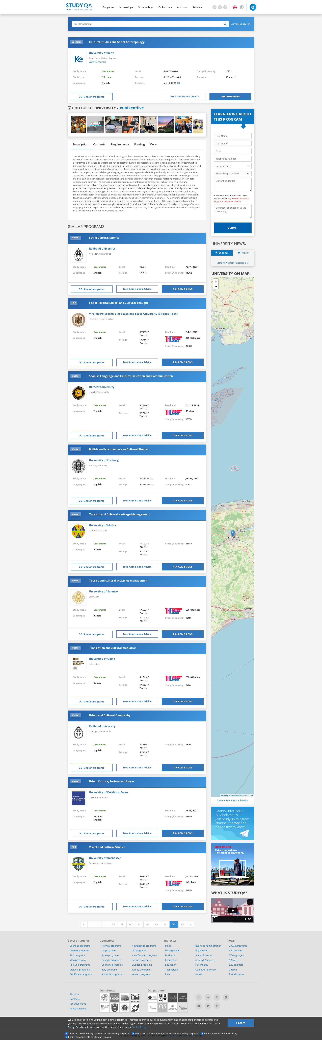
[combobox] (233, 166)
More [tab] (153, 144)
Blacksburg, (95, 319)
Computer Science (205, 969)
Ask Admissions (183, 289)
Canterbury (94, 58)
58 (113, 924)
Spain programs (110, 955)
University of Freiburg (104, 460)
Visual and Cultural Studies (107, 847)
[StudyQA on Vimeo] (207, 1006)
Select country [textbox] (224, 166)
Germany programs (112, 964)
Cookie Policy (139, 1027)
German (97, 816)
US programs (108, 950)
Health (198, 974)
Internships (126, 7)
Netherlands (105, 253)
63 (156, 924)
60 (130, 924)
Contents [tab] (99, 144)
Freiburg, (93, 465)
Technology (171, 969)
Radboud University (102, 248)
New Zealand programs (144, 955)
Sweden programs (142, 964)
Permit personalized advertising (220, 1033)
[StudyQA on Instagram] (216, 997)
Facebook (222, 252)
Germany (102, 465)
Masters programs (80, 950)
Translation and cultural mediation (113, 648)
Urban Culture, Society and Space (111, 781)
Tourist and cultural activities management (119, 580)
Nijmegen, (94, 253)
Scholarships (145, 7)
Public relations (78, 1008)
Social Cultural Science (104, 237)
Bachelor (76, 41)
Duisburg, (94, 797)
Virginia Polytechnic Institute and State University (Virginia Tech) (133, 314)
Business (170, 955)
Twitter (244, 252)
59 (122, 924)
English (105, 82)
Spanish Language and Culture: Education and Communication (131, 376)
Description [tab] (80, 144)
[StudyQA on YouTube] (198, 1006)
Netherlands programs (144, 945)
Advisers (182, 7)
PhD (74, 302)
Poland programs (141, 960)
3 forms (233, 969)
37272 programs (238, 945)
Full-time (106, 77)
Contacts (74, 999)
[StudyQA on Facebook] (198, 997)
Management (172, 950)
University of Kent (101, 53)
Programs (108, 7)
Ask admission (230, 96)
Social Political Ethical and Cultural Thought (118, 303)
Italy (105, 530)
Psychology (201, 964)
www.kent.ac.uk (97, 61)
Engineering (201, 950)
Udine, (92, 664)
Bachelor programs (80, 945)
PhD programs (77, 955)
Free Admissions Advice (185, 96)
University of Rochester (105, 858)
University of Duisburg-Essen (108, 792)
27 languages (236, 955)
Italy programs (109, 969)
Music (168, 945)
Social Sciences (203, 955)
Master (75, 237)
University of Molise (102, 525)
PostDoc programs (80, 964)
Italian (97, 549)
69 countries (236, 950)
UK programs (139, 950)
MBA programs (78, 960)
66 (182, 924)
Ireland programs (141, 974)
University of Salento (103, 591)
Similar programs (94, 96)
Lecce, (92, 596)
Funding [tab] (139, 144)
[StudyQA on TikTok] (216, 1005)
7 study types (236, 974)
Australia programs (111, 974)
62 (147, 924)
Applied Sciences (204, 960)
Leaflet (224, 795)
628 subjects (236, 964)
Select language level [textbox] (227, 173)
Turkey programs (141, 969)
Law (167, 974)
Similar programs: (86, 226)
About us (74, 994)
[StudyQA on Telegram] (226, 997)
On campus (107, 71)
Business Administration (208, 945)
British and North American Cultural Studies (118, 449)
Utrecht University (101, 387)
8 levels (233, 960)
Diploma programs (80, 969)
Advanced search (240, 23)
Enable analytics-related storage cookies (89, 1037)
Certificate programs (81, 974)
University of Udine (102, 659)
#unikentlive (132, 107)
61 (139, 924)
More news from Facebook (232, 262)
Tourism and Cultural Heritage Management (119, 514)
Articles (197, 7)
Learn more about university (232, 800)
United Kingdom (109, 58)
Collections (165, 7)
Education (170, 964)
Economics (171, 960)
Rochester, (94, 863)
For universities (78, 1003)
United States (107, 319)
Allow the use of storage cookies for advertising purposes (98, 1033)
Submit (233, 227)
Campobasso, (96, 530)
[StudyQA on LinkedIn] (207, 997)
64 (165, 924)
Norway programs (111, 945)
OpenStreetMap (236, 795)
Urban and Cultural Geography (109, 715)
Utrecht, (93, 392)
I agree (240, 1023)
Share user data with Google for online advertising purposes (167, 1033)
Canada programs (111, 960)
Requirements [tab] (120, 144)
